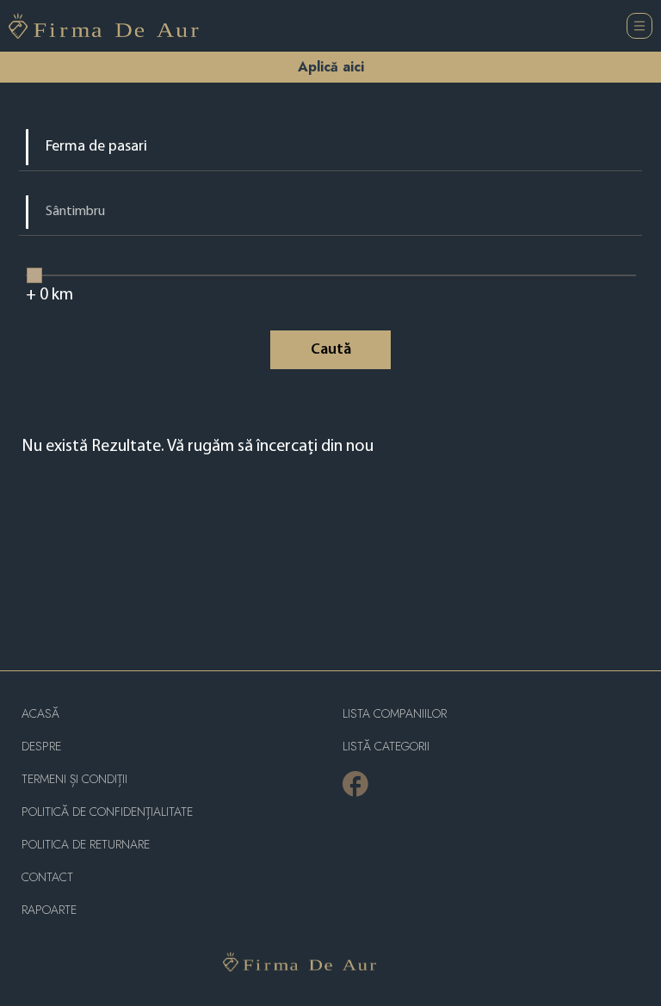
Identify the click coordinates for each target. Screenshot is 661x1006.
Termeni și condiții (74, 779)
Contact (47, 877)
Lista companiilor (395, 714)
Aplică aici (331, 67)
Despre (41, 746)
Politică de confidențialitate (107, 812)
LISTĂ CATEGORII (386, 746)
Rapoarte (49, 910)
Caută (331, 350)
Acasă (40, 714)
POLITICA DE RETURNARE (86, 844)
